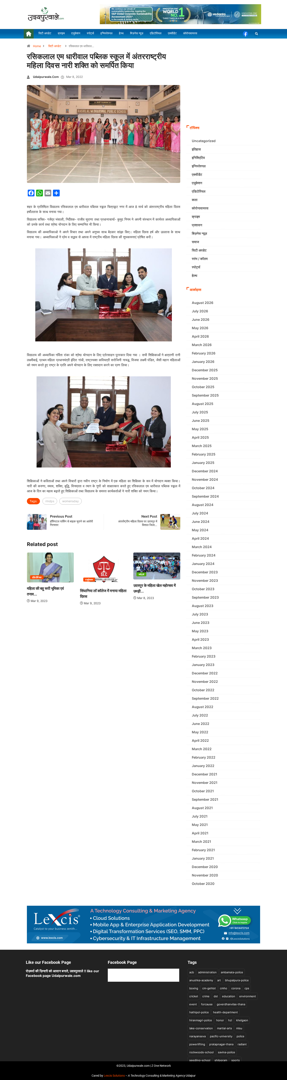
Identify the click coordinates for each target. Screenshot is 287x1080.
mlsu (239, 1028)
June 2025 (200, 420)
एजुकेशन (89, 579)
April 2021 (200, 833)
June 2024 (200, 521)
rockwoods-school (201, 1052)
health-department (225, 1012)
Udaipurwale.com (46, 77)
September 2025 (205, 395)
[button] (256, 33)
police (240, 1036)
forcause (207, 1004)
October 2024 (203, 488)
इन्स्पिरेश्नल (199, 166)
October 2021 (203, 791)
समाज (195, 242)
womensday (70, 501)
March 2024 (202, 547)
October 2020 (203, 884)
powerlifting (197, 1044)
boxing (193, 988)
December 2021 (204, 774)
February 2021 (203, 850)
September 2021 (205, 799)
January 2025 (203, 463)
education (228, 996)
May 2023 (200, 631)
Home (37, 46)
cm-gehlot (209, 988)
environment (247, 996)
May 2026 (200, 328)
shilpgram (221, 1060)
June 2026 (200, 319)
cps (247, 988)
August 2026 (202, 303)
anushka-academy (201, 980)
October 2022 (203, 690)
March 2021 (201, 841)
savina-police (226, 1052)
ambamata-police (232, 972)
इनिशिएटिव (198, 158)
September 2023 (205, 597)
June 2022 (200, 724)
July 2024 (200, 513)
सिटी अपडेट (54, 46)
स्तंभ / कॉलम (200, 259)
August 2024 (202, 505)
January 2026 (203, 362)
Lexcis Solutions (114, 1075)
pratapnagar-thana (221, 1044)
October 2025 (203, 387)
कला (194, 200)
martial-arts (224, 1028)
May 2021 (200, 825)
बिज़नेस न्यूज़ (199, 233)
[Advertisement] (223, 91)
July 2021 (200, 816)
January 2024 (203, 564)
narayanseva (197, 1036)
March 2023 (202, 648)
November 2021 (204, 782)
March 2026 (202, 345)
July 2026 (200, 311)
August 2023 (202, 606)
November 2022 (205, 681)
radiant (242, 1044)
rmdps (49, 501)
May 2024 (200, 530)
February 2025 (203, 454)
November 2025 (205, 378)
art (219, 980)
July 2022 (200, 715)
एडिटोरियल (37, 577)
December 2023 (205, 572)
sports (235, 1060)
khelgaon (242, 1020)
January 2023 (203, 665)
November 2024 (205, 479)
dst (216, 996)
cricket (193, 996)
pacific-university (221, 1036)
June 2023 (200, 623)
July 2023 (200, 614)
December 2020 (205, 867)
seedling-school (199, 1060)
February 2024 (204, 555)
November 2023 (205, 580)
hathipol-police (199, 1012)
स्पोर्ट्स (141, 574)
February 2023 (203, 656)
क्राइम (196, 216)
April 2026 (200, 336)
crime (205, 996)
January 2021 (203, 858)
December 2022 (205, 673)
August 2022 (202, 707)
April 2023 (200, 639)
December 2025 (205, 370)
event (193, 1004)
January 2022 (203, 766)
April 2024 (200, 538)
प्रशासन (197, 225)
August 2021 (202, 808)
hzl (230, 1020)
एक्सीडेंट (197, 174)
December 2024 (205, 471)
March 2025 (202, 446)
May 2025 (200, 429)
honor (220, 1020)
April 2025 (200, 437)
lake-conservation (201, 1028)
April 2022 (200, 740)
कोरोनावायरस (200, 208)
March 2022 (202, 749)
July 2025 (200, 412)
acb (191, 972)
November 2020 (205, 875)
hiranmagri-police (200, 1020)
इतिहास (196, 149)
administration (207, 972)
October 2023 (203, 589)
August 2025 (202, 404)
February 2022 (203, 757)
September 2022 (205, 698)
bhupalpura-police (237, 980)
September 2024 (205, 496)
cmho (223, 988)
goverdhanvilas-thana (231, 1004)
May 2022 (200, 732)
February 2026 (203, 353)
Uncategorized (204, 141)
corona (235, 988)
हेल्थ (194, 275)
